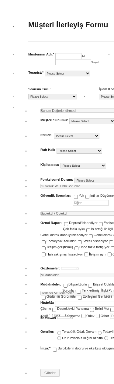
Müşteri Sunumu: (54, 120)
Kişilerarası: (49, 164)
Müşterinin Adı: (41, 54)
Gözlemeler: (50, 268)
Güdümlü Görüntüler (62, 296)
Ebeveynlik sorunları (62, 241)
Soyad (95, 62)
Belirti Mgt (102, 308)
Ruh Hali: (47, 150)
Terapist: (35, 72)
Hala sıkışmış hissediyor (65, 254)
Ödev (90, 316)
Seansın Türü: (39, 89)
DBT (57, 316)
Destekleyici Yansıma (73, 308)
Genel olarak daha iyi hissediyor (64, 235)
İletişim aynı (97, 254)
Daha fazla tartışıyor (94, 247)
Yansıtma (73, 316)
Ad (83, 56)
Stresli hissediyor (95, 241)
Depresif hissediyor (83, 223)
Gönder (50, 373)
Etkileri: (46, 135)
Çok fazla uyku (74, 229)
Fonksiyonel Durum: (56, 179)
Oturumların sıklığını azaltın (82, 338)
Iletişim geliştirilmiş (60, 247)
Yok (81, 195)
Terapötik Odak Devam (79, 331)
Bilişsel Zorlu (77, 284)
